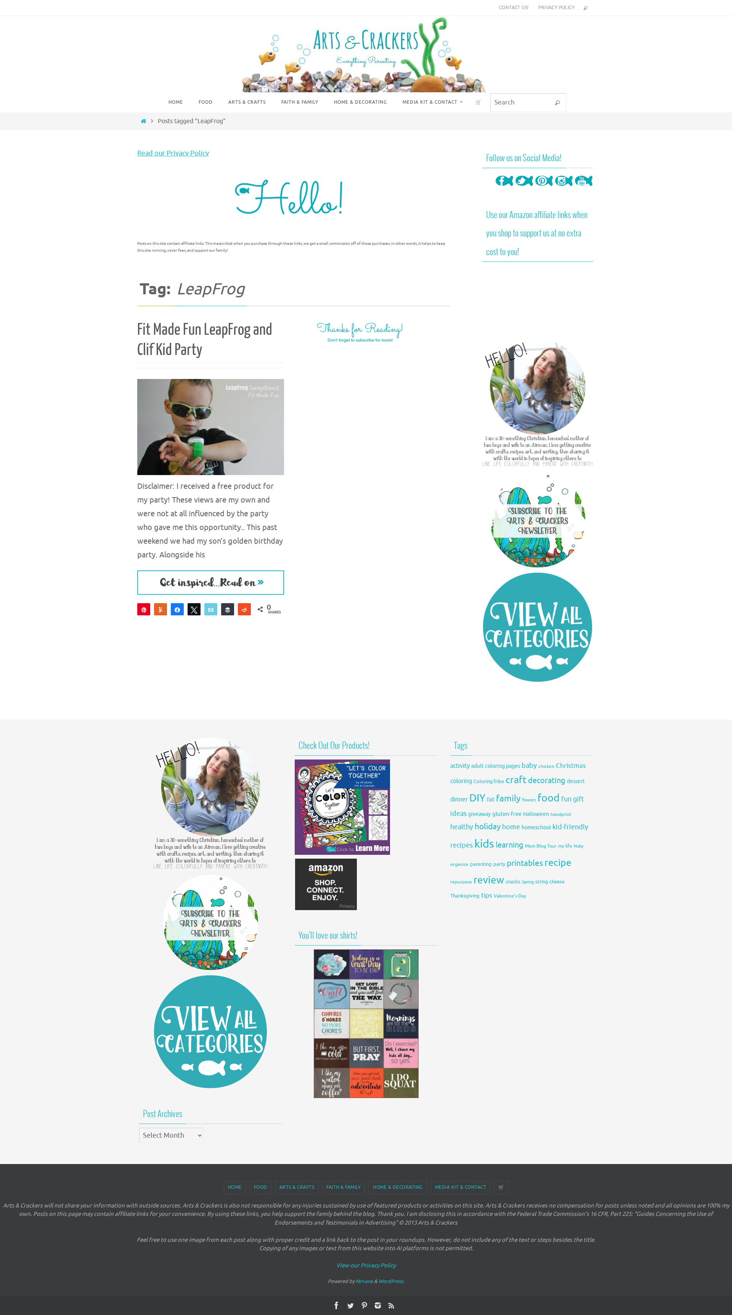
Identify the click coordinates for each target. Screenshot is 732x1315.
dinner (459, 799)
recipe (557, 863)
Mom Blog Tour (541, 846)
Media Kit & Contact (460, 1187)
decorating (546, 780)
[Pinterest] (544, 188)
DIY (477, 798)
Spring (528, 882)
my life (565, 846)
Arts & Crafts (297, 1187)
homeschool (536, 827)
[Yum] (160, 609)
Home (235, 1187)
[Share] (177, 609)
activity (460, 766)
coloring (461, 781)
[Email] (211, 609)
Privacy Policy (556, 8)
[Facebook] (504, 188)
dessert (576, 781)
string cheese (550, 882)
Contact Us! (513, 8)
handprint (561, 814)
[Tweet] (194, 609)
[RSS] (391, 1305)
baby (529, 765)
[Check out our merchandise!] (366, 1023)
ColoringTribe (489, 782)
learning (509, 845)
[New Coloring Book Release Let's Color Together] (342, 852)
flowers (529, 800)
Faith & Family (343, 1187)
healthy (461, 827)
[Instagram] (564, 188)
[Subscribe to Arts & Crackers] (537, 519)
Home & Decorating (398, 1187)
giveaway (479, 814)
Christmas (571, 766)
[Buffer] (228, 609)
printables (525, 863)
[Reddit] (244, 609)
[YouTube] (584, 188)
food (549, 798)
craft (516, 780)
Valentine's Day (510, 896)
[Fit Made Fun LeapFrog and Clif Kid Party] (210, 427)
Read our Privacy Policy (173, 153)
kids (484, 844)
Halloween (536, 814)
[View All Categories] (537, 627)
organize (459, 864)
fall (490, 799)
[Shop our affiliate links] (326, 908)
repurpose (461, 882)
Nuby (578, 846)
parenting (481, 864)
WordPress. (392, 1281)
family (508, 798)
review (489, 880)
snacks (513, 881)
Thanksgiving (465, 896)
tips (486, 895)
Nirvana (364, 1281)
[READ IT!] (210, 582)
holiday (488, 827)
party (499, 864)
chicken (546, 766)
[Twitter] (524, 188)
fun (566, 799)
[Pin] (144, 609)
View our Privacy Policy (366, 1265)
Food (260, 1187)
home (511, 827)
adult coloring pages (495, 766)
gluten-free (507, 814)
